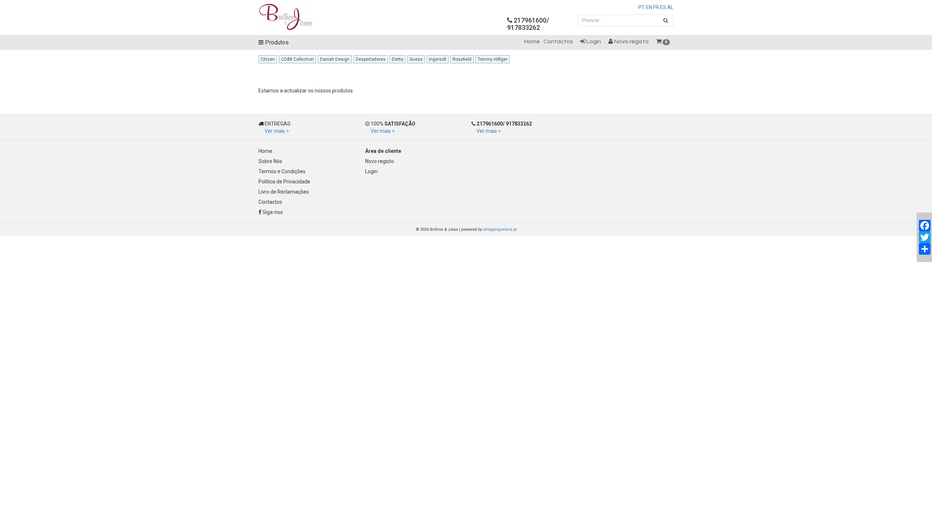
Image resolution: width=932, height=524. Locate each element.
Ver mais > (277, 131)
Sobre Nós (270, 161)
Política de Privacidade (284, 181)
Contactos (558, 41)
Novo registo (631, 41)
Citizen (268, 59)
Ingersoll (437, 59)
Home (532, 41)
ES (663, 7)
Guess (416, 59)
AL (670, 7)
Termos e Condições (281, 171)
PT (641, 7)
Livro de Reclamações (283, 192)
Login (593, 41)
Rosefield (462, 59)
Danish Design (335, 59)
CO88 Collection (297, 59)
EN (649, 7)
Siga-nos (272, 212)
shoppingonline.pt (500, 229)
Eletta (397, 59)
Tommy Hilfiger (493, 59)
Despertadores (371, 59)
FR (656, 7)
